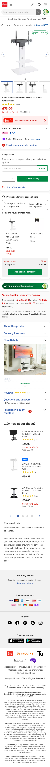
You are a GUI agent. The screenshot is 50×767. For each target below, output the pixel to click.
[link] (25, 144)
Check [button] (42, 168)
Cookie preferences (34, 669)
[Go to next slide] (46, 54)
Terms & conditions (26, 673)
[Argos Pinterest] (33, 623)
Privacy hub (24, 666)
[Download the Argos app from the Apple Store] (16, 642)
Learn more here (25, 583)
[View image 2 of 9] (19, 87)
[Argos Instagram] (40, 623)
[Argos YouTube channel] (9, 623)
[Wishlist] (39, 4)
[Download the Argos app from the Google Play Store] (34, 642)
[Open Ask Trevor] (46, 12)
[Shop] (11, 4)
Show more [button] (24, 383)
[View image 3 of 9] (32, 87)
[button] (40, 32)
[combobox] (18, 12)
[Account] (32, 4)
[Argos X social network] (25, 623)
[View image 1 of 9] (7, 87)
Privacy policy (39, 666)
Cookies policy (15, 669)
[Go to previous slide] (3, 54)
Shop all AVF (42, 25)
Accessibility (10, 666)
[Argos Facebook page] (17, 623)
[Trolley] (45, 4)
